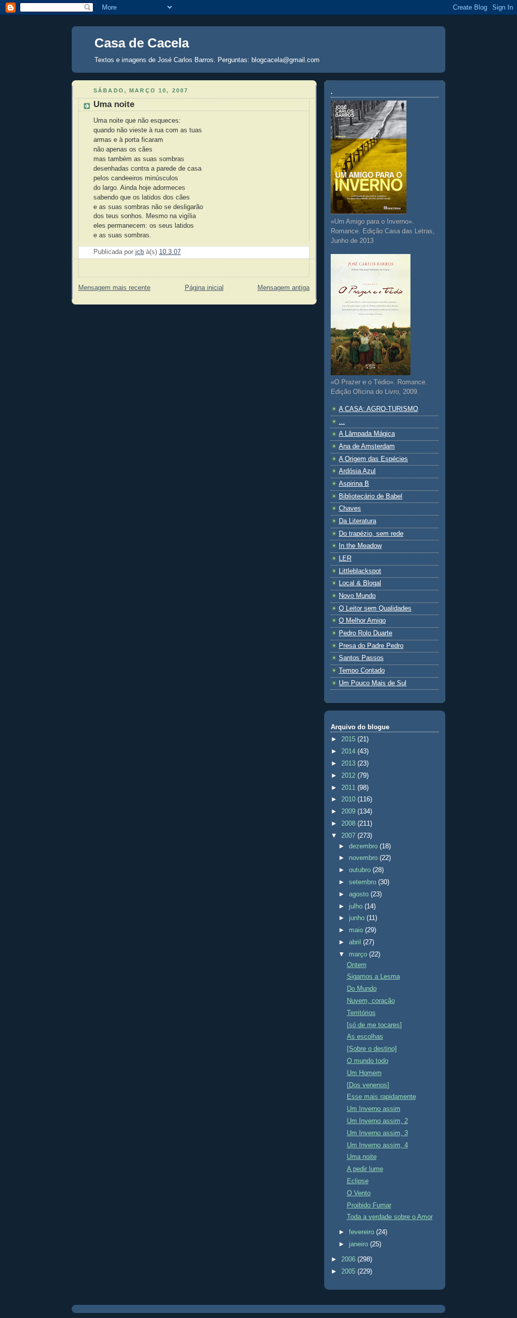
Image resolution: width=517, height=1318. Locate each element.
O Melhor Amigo (362, 620)
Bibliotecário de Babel (370, 496)
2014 (349, 751)
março (359, 954)
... (342, 421)
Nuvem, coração (371, 1000)
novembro (364, 857)
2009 (349, 811)
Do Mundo (362, 988)
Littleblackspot (360, 571)
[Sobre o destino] (372, 1048)
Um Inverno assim (373, 1108)
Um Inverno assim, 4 (377, 1145)
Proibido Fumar (369, 1205)
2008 (349, 823)
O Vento (359, 1193)
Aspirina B (354, 483)
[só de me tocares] (374, 1025)
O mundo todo (367, 1060)
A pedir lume (365, 1169)
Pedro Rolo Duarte (365, 633)
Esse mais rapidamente (381, 1096)
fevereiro (362, 1232)
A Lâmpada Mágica (367, 433)
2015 (349, 739)
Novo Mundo (357, 595)
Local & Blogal (360, 583)
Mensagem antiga (283, 287)
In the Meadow (360, 545)
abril (356, 942)
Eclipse (358, 1181)
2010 (349, 799)
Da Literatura (357, 521)
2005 (349, 1271)
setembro (363, 882)
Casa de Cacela (141, 42)
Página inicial (204, 287)
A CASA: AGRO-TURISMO (378, 409)
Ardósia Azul (357, 471)
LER (345, 558)
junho (358, 918)
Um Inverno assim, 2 (377, 1121)
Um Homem (364, 1073)
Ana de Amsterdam (367, 446)
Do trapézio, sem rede (371, 533)
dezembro (364, 846)
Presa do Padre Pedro (371, 645)
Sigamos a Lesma (373, 976)
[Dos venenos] (368, 1085)
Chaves (350, 508)
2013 (349, 763)
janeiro (359, 1244)
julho (357, 906)
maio (357, 930)
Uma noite (362, 1156)
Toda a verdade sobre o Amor (390, 1217)
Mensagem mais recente (114, 287)
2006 (349, 1259)
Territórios (361, 1013)
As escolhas (365, 1036)
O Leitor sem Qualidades (375, 608)
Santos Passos (361, 658)
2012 (349, 775)
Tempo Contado (362, 670)
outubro (361, 870)
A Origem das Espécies (373, 459)
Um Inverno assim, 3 (377, 1133)
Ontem (357, 965)
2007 (349, 835)
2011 (349, 787)
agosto (360, 894)
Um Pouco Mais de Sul (372, 683)
